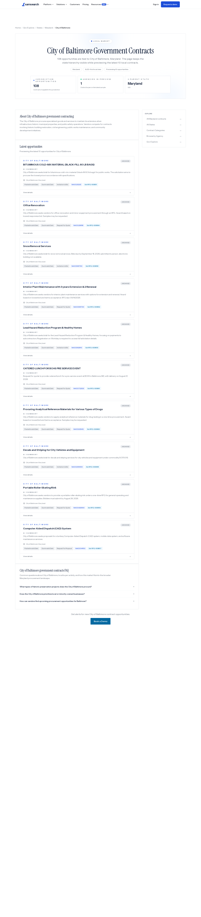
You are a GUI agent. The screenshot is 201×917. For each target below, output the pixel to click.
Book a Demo (100, 621)
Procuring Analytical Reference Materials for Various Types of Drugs (63, 409)
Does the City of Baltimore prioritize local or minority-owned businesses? (77, 594)
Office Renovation (34, 205)
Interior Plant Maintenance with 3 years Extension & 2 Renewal (59, 286)
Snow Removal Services (37, 246)
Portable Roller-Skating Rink (39, 487)
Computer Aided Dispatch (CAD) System (47, 528)
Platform (47, 4)
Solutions (60, 4)
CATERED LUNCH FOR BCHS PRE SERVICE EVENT (52, 368)
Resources (98, 4)
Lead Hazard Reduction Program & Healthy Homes (52, 327)
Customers (75, 4)
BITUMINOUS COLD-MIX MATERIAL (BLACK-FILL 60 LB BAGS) (59, 164)
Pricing (86, 4)
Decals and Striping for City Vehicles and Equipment (54, 449)
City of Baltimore (36, 161)
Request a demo (170, 4)
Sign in (156, 4)
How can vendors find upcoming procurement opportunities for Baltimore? (77, 601)
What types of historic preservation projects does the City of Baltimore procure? (77, 586)
